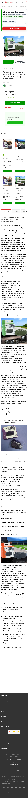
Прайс (20, 25)
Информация (5, 743)
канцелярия (12, 12)
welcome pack (11, 11)
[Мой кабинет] (22, 2)
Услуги (3, 716)
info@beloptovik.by (15, 759)
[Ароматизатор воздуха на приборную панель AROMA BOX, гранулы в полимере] (14, 46)
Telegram (10, 770)
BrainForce (18, 792)
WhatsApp (18, 770)
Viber (14, 770)
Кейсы (8, 25)
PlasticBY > (9, 85)
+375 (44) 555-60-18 (14, 754)
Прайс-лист (5, 726)
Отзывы (16, 211)
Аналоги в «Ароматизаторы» (20, 62)
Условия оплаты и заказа (9, 21)
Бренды (4, 711)
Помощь (4, 748)
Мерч (4, 11)
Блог (3, 721)
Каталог (4, 695)
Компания (4, 738)
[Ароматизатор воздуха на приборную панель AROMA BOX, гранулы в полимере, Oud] (7, 181)
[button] (5, 56)
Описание (6, 211)
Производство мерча (8, 701)
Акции (3, 706)
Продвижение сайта (6, 783)
